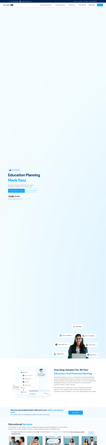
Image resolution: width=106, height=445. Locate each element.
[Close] (47, 439)
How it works (30, 190)
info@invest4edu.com (26, 1)
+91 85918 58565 (15, 1)
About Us (75, 1)
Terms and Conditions (57, 432)
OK (91, 433)
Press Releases (93, 1)
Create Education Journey (16, 190)
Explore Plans (75, 412)
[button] (46, 5)
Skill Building (92, 5)
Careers (80, 1)
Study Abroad (82, 5)
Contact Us (86, 1)
